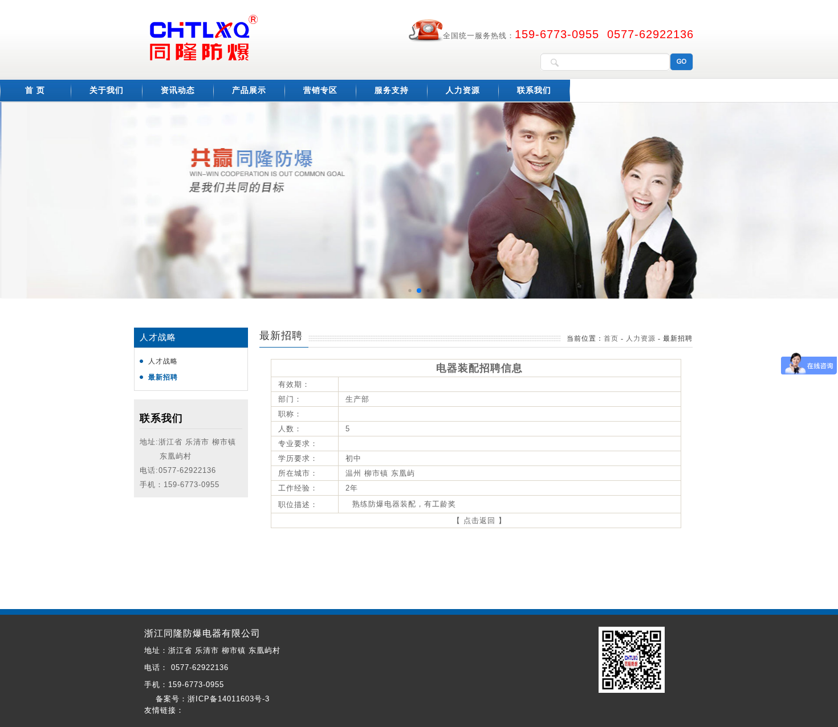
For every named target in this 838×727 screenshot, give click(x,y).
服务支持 (392, 90)
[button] (409, 290)
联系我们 (534, 90)
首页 (611, 338)
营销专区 (320, 90)
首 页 (35, 90)
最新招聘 (163, 377)
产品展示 (249, 90)
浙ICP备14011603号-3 (229, 699)
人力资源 (463, 90)
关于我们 (107, 90)
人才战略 (163, 361)
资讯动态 (178, 90)
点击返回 (479, 520)
